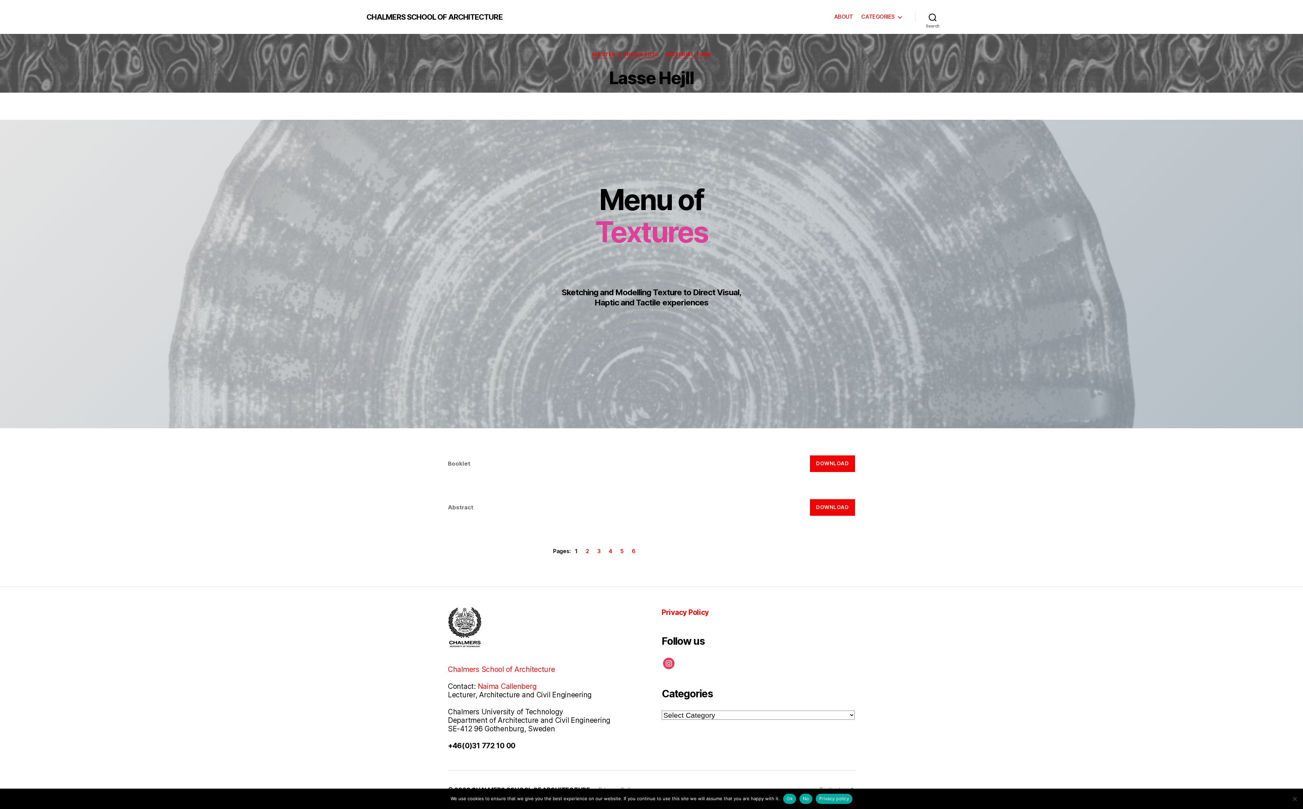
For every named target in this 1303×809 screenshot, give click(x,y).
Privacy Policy (685, 612)
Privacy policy (834, 798)
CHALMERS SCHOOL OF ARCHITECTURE (434, 17)
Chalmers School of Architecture (501, 669)
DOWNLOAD (832, 463)
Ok (790, 798)
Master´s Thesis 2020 (625, 55)
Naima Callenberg (507, 686)
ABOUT (843, 17)
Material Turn (688, 55)
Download (832, 507)
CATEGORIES (878, 17)
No (806, 798)
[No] (1294, 798)
